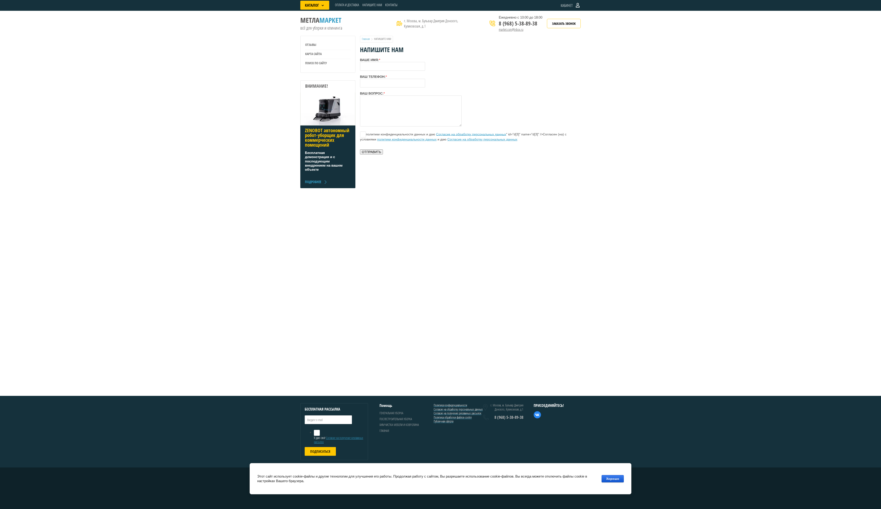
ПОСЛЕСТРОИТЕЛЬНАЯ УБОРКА (395, 419)
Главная (366, 39)
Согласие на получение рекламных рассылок (338, 440)
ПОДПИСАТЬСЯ (320, 451)
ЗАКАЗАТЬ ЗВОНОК (564, 23)
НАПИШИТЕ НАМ (372, 5)
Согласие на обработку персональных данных (471, 134)
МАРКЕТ (320, 20)
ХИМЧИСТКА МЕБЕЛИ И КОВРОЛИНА (399, 424)
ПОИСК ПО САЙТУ (316, 63)
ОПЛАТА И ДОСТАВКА (347, 5)
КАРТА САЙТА (313, 54)
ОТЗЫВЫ (310, 44)
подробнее (313, 181)
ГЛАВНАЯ (384, 430)
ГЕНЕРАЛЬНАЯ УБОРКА (391, 413)
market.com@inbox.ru (511, 29)
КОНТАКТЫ (391, 5)
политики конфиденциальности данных (407, 139)
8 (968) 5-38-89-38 (518, 23)
